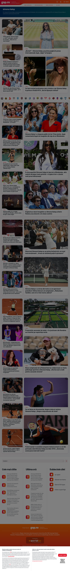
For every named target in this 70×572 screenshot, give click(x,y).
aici (10, 564)
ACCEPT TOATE (62, 555)
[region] (35, 559)
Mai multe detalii (11, 556)
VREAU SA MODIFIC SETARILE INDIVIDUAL (62, 561)
